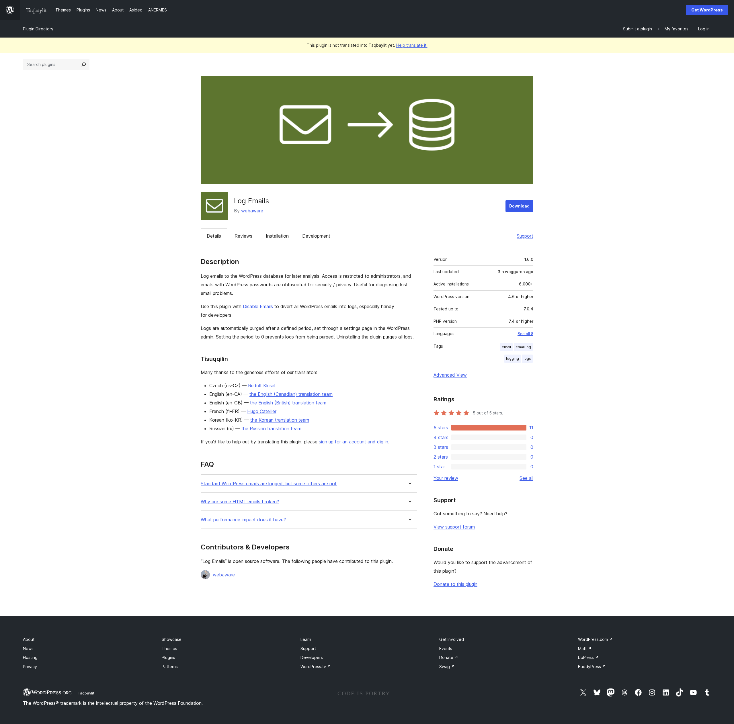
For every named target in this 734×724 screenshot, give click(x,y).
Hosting (30, 657)
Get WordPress (707, 9)
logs (527, 358)
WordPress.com (595, 639)
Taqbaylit (86, 693)
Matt (585, 648)
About (28, 639)
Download (519, 205)
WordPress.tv (315, 666)
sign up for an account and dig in (353, 442)
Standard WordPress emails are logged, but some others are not (269, 483)
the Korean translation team (279, 420)
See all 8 (525, 333)
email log (523, 347)
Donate (448, 657)
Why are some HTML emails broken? (240, 501)
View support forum (454, 527)
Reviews (243, 236)
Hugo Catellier (261, 411)
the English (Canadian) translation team (291, 394)
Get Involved (451, 639)
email (506, 347)
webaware (252, 211)
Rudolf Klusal (261, 385)
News (28, 648)
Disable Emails (258, 306)
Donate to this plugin (455, 584)
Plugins (168, 657)
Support (525, 236)
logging (512, 358)
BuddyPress (592, 666)
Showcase (171, 639)
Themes (169, 648)
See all (526, 478)
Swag (447, 666)
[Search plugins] (83, 64)
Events (445, 648)
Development (316, 236)
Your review (446, 478)
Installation (277, 236)
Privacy (30, 666)
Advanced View (450, 375)
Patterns (170, 666)
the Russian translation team (271, 428)
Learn (305, 639)
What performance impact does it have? (243, 520)
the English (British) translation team (288, 403)
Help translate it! (411, 45)
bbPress (588, 657)
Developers (311, 657)
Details (214, 236)
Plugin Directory (38, 28)
